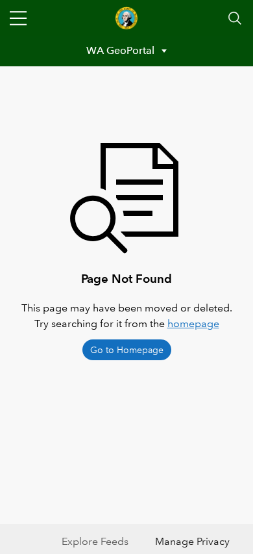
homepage (193, 323)
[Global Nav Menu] (18, 18)
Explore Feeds (95, 541)
